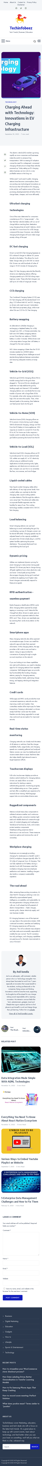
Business (8, 1316)
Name (5, 1258)
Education (9, 1326)
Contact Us (21, 2)
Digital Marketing (11, 1321)
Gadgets (8, 1331)
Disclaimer (21, 5)
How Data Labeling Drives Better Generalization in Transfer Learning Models (18, 1380)
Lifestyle (8, 1342)
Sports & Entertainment (14, 1347)
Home (6, 2)
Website (5, 1278)
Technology (10, 102)
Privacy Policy (31, 2)
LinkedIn (32, 1010)
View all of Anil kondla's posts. (21, 1013)
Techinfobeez (21, 28)
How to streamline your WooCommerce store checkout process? (20, 1370)
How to (8, 1337)
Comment (7, 1230)
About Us (13, 2)
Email (5, 1268)
